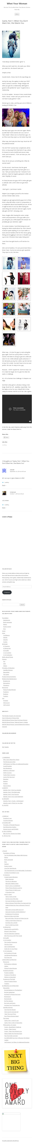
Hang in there (7, 786)
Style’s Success (7, 772)
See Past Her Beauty (10, 1009)
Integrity (5, 639)
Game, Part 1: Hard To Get (11, 1020)
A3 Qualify (6, 650)
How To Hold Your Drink (11, 925)
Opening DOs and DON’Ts (11, 929)
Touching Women (8, 820)
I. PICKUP (4, 851)
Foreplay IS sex (7, 818)
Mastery (5, 781)
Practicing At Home (8, 970)
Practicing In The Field (9, 979)
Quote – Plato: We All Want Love (13, 1031)
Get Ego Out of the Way (11, 899)
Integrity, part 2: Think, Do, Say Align (13, 803)
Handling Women (8, 670)
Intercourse (6, 703)
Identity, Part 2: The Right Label (11, 792)
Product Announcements (9, 676)
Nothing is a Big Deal (8, 770)
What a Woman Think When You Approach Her (18, 903)
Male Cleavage (9, 879)
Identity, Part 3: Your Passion (11, 794)
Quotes (5, 642)
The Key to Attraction (11, 881)
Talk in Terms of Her (10, 896)
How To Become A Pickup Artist (10, 718)
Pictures (4, 659)
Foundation (5, 618)
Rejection (5, 779)
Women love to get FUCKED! (10, 829)
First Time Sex (8, 957)
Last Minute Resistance (10, 955)
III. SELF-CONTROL (7, 831)
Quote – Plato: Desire (10, 1029)
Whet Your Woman (17, 3)
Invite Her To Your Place (10, 949)
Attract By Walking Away (11, 883)
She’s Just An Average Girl (11, 1012)
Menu (17, 14)
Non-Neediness (7, 768)
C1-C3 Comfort (7, 653)
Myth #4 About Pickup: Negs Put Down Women (14, 720)
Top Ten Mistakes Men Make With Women (15, 855)
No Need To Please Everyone (12, 994)
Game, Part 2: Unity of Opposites (13, 1023)
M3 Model (5, 644)
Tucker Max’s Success (9, 775)
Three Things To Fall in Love (12, 890)
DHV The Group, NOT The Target (13, 936)
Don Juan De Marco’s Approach (13, 901)
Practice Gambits (9, 973)
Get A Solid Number (9, 946)
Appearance (6, 620)
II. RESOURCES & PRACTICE (9, 959)
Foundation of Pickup (9, 853)
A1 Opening (6, 646)
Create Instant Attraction (11, 877)
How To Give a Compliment (12, 886)
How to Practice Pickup (10, 981)
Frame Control (7, 626)
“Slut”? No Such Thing (10, 1014)
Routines (5, 694)
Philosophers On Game (9, 1025)
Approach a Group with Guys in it (14, 909)
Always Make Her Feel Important (13, 1033)
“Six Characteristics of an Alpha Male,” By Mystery (18, 870)
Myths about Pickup (7, 657)
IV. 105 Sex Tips (6, 836)
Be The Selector (8, 1001)
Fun (4, 661)
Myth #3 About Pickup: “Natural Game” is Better (15, 722)
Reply (3, 485)
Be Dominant (7, 999)
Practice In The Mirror (10, 975)
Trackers (5, 696)
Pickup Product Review (9, 689)
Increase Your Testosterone (12, 1005)
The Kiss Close (8, 944)
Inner (3, 633)
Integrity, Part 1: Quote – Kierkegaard (13, 801)
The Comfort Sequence (10, 942)
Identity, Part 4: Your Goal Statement (13, 796)
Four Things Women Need (11, 1016)
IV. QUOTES (5, 805)
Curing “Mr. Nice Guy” (9, 777)
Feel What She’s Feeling (9, 827)
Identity (5, 637)
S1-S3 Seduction (7, 655)
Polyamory (6, 685)
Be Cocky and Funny (9, 1003)
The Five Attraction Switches (12, 933)
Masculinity (6, 672)
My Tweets (5, 747)
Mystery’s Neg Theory (10, 931)
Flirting (5, 624)
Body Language (7, 622)
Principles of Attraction (8, 668)
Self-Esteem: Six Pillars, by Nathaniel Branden (15, 764)
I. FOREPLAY (5, 816)
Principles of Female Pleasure (11, 825)
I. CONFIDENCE (6, 757)
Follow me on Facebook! (9, 733)
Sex (3, 698)
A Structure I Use (10, 892)
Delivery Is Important (10, 977)
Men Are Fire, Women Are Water (12, 833)
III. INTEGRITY (5, 799)
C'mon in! (7, 592)
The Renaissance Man (9, 762)
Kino (4, 629)
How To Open (8, 894)
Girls (4, 663)
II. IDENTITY (5, 788)
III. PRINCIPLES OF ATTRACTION (10, 986)
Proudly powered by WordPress (10, 1140)
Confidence (6, 635)
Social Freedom (7, 766)
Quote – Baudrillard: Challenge (12, 1027)
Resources (5, 687)
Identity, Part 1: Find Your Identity (12, 790)
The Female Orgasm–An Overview (11, 716)
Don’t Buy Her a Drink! (11, 922)
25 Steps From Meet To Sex (11, 872)
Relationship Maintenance (9, 679)
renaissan (13, 492)
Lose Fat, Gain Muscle (10, 868)
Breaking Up (6, 681)
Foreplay (5, 700)
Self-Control (6, 705)
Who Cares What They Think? (11, 759)
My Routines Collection (10, 964)
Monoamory (6, 683)
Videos (5, 666)
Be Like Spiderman (9, 992)
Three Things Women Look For (13, 888)
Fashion (6, 864)
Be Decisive (7, 996)
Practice (5, 783)
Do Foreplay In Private (10, 953)
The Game (6, 674)
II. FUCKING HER (6, 822)
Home (3, 631)
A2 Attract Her (7, 648)
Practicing (6, 692)
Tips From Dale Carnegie (11, 1036)
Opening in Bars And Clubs (11, 916)
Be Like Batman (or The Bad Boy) (13, 990)
